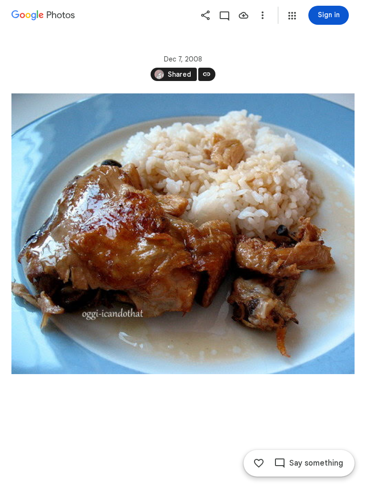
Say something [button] (316, 463)
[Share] (205, 15)
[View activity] (224, 15)
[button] (292, 15)
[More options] (262, 15)
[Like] (258, 463)
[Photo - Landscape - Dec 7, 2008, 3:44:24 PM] (183, 233)
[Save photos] (243, 15)
